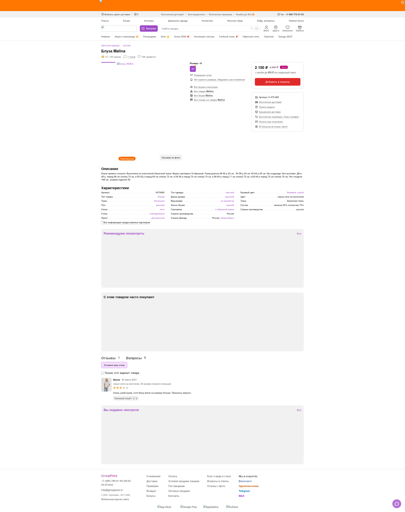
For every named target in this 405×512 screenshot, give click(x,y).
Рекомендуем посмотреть (124, 233)
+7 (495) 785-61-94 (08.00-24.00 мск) (116, 482)
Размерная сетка (203, 75)
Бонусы (151, 496)
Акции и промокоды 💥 (126, 36)
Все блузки (203, 95)
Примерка (152, 486)
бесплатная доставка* (172, 14)
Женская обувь (235, 20)
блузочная (159, 200)
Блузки (126, 20)
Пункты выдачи (267, 106)
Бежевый (291, 192)
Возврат (151, 491)
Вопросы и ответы (218, 481)
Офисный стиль (251, 36)
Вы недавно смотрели (121, 410)
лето (162, 209)
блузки (161, 196)
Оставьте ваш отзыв (114, 365)
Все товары (204, 91)
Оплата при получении (271, 121)
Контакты (173, 496)
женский (160, 205)
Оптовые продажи (179, 491)
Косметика (207, 20)
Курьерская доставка (270, 111)
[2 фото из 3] (108, 64)
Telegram (244, 491)
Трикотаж (269, 36)
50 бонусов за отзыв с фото (273, 126)
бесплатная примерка (220, 14)
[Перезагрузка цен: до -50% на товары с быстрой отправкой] (202, 5)
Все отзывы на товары (209, 99)
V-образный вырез (224, 209)
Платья (105, 20)
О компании (153, 476)
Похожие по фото (171, 157)
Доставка (151, 481)
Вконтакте (245, 481)
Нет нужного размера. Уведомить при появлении (219, 79)
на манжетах (227, 200)
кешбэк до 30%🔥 (245, 14)
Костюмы (149, 20)
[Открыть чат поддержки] (396, 503)
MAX (241, 496)
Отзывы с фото (216, 486)
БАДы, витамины (265, 20)
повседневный (157, 213)
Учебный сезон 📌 (228, 36)
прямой (230, 205)
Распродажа (149, 36)
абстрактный (158, 217)
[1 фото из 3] (108, 63)
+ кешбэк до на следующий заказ (275, 72)
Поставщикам (176, 486)
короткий (229, 196)
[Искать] (252, 28)
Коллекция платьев (204, 36)
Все (299, 233)
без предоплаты (196, 14)
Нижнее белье (296, 20)
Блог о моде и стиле (219, 476)
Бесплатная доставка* (270, 102)
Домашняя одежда (178, 20)
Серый (300, 192)
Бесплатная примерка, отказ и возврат (279, 116)
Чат (282, 14)
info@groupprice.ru (112, 490)
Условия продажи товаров (183, 481)
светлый (230, 192)
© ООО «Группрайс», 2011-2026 (115, 494)
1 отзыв (131, 56)
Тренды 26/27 (285, 36)
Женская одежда (110, 45)
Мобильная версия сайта (115, 499)
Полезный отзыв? (126, 398)
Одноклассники (249, 486)
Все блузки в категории (206, 86)
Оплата (172, 476)
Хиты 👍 (165, 36)
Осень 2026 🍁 (182, 36)
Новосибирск (227, 217)
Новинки (105, 36)
